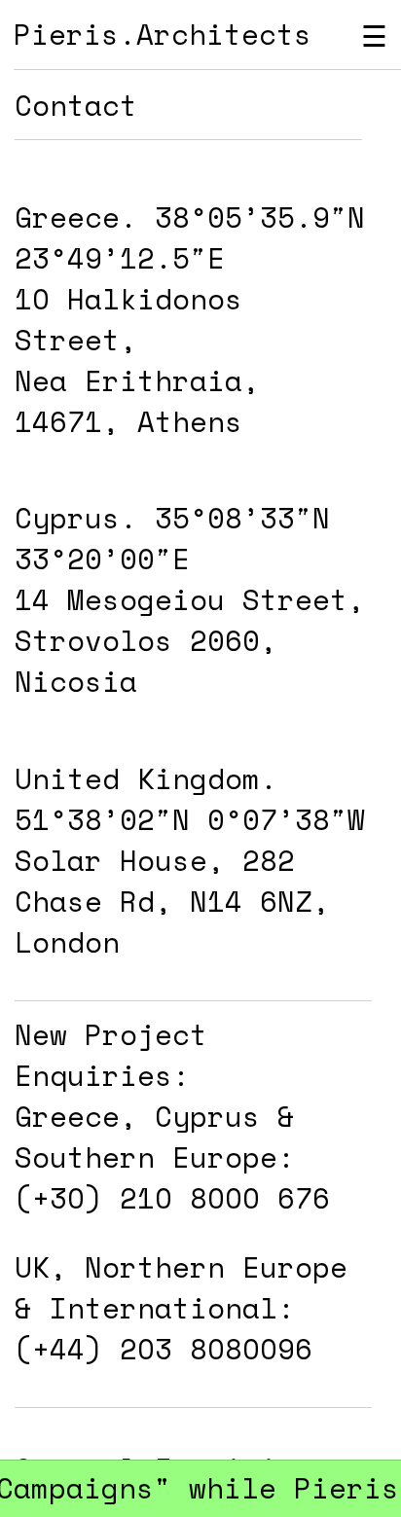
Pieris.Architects (162, 34)
